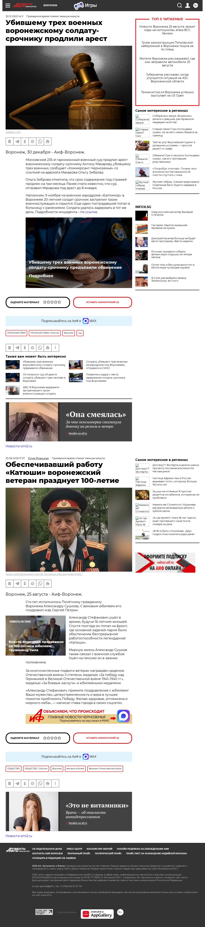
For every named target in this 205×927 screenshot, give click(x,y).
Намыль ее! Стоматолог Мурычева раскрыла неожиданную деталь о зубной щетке (174, 507)
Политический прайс (108, 853)
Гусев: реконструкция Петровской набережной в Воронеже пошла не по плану (167, 46)
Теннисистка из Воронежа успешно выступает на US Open (167, 94)
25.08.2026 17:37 (15, 458)
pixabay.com (13, 132)
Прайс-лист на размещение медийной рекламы (156, 853)
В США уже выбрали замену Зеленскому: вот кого (168, 279)
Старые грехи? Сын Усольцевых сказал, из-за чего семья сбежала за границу (175, 132)
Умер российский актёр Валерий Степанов (172, 213)
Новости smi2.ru (19, 446)
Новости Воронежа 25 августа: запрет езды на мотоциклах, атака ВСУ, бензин (167, 30)
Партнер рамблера (66, 912)
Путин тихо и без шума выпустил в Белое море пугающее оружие (172, 266)
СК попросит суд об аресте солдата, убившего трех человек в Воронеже (44, 377)
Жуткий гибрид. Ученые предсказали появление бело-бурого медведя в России (176, 185)
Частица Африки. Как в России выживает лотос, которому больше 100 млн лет (175, 481)
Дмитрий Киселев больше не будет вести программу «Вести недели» (173, 240)
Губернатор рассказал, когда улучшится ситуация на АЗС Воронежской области (167, 78)
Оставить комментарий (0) (102, 302)
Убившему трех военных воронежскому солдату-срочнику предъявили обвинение (75, 265)
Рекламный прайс (78, 853)
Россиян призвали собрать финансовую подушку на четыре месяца (171, 254)
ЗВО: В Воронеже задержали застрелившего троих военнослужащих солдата (41, 390)
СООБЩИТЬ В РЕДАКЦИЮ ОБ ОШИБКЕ (54, 858)
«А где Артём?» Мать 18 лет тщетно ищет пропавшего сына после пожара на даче (174, 521)
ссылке (91, 212)
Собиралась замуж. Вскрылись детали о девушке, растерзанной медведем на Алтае (173, 119)
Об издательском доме (47, 849)
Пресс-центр (74, 849)
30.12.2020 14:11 (14, 16)
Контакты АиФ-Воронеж (47, 853)
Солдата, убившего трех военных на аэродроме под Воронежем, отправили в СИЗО (107, 365)
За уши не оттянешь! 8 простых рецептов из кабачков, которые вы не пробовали (176, 494)
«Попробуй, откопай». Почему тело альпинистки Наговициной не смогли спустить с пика (175, 171)
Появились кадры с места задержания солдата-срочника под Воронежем (105, 377)
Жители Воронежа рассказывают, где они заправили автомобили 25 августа (167, 62)
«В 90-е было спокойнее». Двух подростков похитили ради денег (174, 532)
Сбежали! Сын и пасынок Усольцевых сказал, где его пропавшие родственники (176, 158)
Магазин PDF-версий (99, 849)
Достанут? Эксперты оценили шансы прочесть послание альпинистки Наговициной (176, 468)
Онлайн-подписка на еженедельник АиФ (143, 849)
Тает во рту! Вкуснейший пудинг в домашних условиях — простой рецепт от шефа (174, 145)
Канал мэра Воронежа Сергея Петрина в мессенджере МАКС (44, 574)
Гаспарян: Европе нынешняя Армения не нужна (169, 226)
